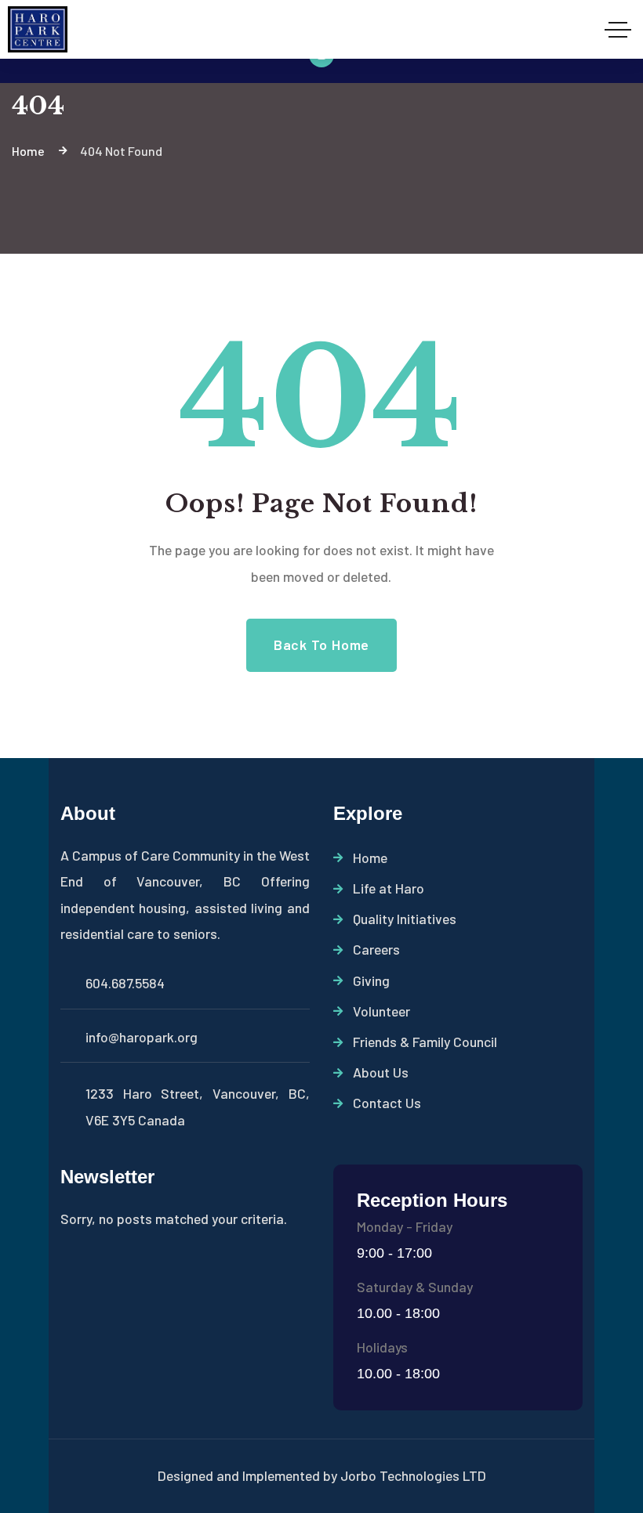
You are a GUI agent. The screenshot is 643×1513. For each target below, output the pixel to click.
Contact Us (387, 1102)
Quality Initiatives (404, 918)
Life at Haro (388, 888)
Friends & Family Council (425, 1041)
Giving (371, 980)
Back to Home (321, 644)
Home (370, 857)
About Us (381, 1072)
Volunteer (381, 1011)
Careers (376, 949)
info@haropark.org (141, 1036)
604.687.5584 (125, 982)
